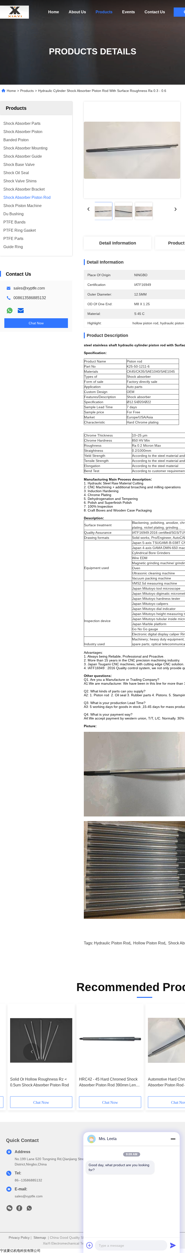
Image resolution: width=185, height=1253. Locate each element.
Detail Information (117, 243)
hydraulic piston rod (112, 943)
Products (104, 12)
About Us (77, 12)
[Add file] (89, 1245)
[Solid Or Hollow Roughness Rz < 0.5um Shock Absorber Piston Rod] (41, 1040)
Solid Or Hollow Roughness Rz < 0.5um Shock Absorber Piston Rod (39, 1082)
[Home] (14, 12)
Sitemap (39, 1237)
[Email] (21, 310)
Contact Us (155, 12)
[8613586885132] (29, 1209)
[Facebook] (19, 1209)
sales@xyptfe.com (29, 288)
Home (53, 12)
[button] (31, 1051)
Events (128, 12)
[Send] (173, 1245)
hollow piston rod (149, 943)
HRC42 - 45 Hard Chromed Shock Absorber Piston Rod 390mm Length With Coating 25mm (110, 1082)
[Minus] (173, 1139)
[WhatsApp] (9, 310)
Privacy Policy (19, 1237)
